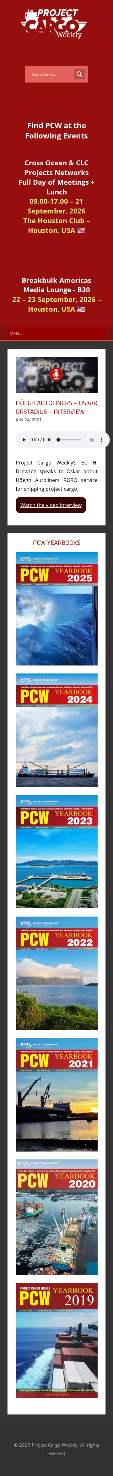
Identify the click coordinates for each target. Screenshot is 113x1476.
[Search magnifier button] (79, 74)
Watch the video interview (51, 505)
